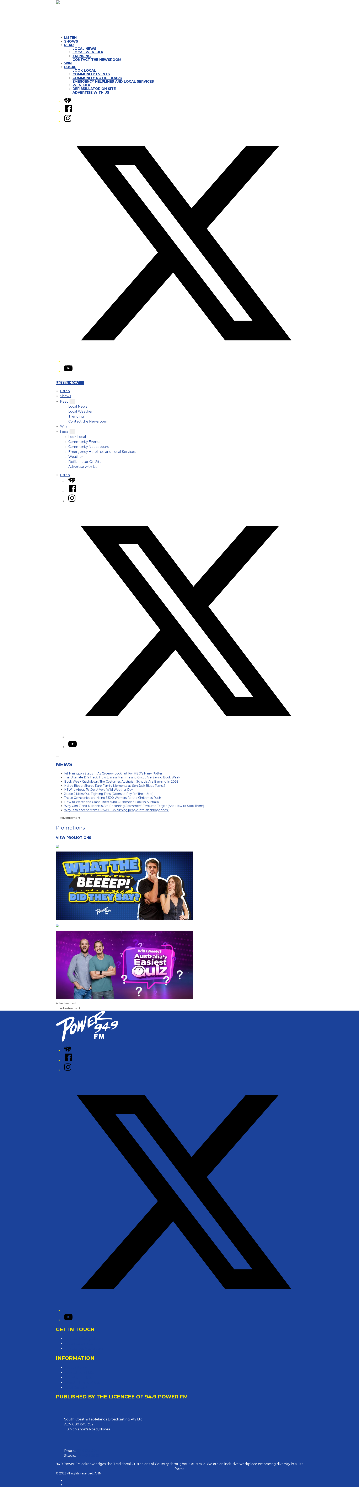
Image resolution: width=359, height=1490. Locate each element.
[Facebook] (68, 112)
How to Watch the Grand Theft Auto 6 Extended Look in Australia (111, 802)
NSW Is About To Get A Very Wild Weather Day (98, 790)
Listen (70, 38)
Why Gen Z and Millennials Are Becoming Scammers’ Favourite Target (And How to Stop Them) (134, 806)
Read (69, 45)
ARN (67, 1480)
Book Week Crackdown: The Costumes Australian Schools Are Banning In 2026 (121, 781)
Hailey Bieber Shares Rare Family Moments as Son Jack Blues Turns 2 (114, 786)
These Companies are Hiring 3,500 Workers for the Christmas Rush (112, 798)
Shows (71, 41)
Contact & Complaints (82, 1339)
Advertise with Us (91, 92)
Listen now (67, 383)
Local (70, 67)
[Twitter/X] (183, 362)
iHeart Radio (73, 1485)
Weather (81, 85)
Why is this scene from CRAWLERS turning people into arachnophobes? (116, 810)
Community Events (91, 74)
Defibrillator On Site (94, 89)
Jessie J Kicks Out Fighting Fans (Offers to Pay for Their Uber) (108, 794)
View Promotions (73, 838)
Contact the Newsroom (97, 60)
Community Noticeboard (97, 78)
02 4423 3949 (88, 1456)
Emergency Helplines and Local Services (113, 81)
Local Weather (88, 52)
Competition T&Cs (79, 1373)
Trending (82, 56)
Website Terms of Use (82, 1383)
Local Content (76, 1388)
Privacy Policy (75, 1368)
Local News (84, 49)
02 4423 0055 (88, 1451)
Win (68, 63)
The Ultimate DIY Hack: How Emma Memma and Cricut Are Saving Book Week (122, 777)
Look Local (84, 70)
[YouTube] (68, 371)
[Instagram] (67, 121)
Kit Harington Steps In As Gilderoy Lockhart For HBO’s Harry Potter (113, 773)
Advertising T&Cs (78, 1378)
